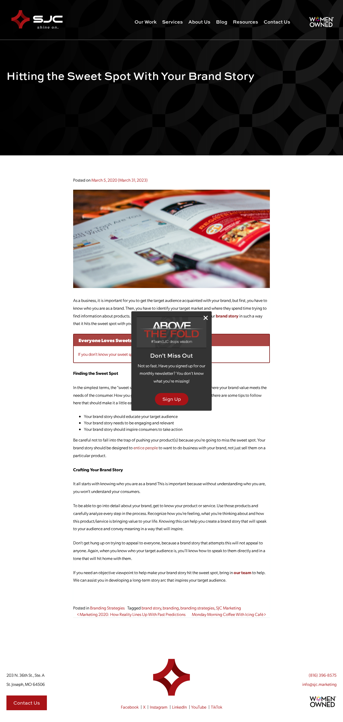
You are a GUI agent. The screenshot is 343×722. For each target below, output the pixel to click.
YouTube (198, 707)
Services (172, 21)
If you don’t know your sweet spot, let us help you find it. (126, 354)
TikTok (216, 707)
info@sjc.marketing (319, 684)
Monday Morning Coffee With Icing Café (228, 614)
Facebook (130, 707)
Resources (245, 21)
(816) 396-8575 (323, 675)
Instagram (158, 707)
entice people (145, 447)
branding (171, 608)
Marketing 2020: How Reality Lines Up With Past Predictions (132, 614)
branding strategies (197, 608)
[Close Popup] (206, 317)
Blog (221, 21)
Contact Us (277, 21)
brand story (151, 608)
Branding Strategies (107, 608)
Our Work (145, 21)
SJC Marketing (228, 608)
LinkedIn (179, 707)
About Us (199, 21)
